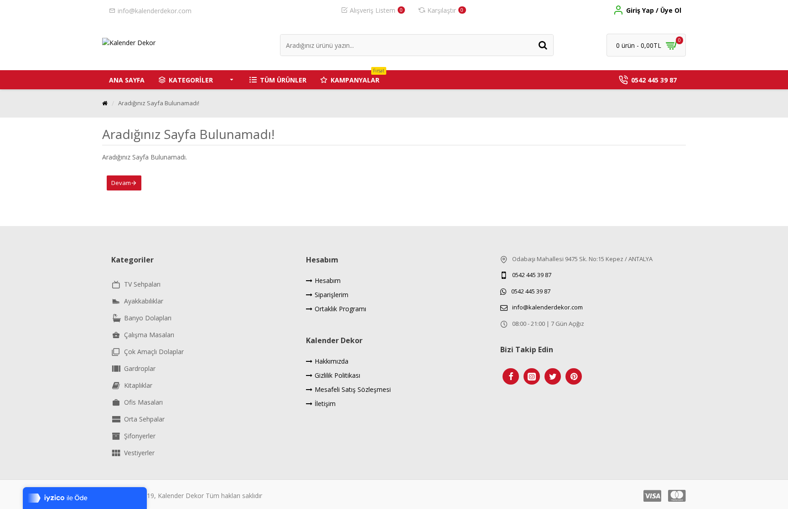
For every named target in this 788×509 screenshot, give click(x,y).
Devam (121, 183)
